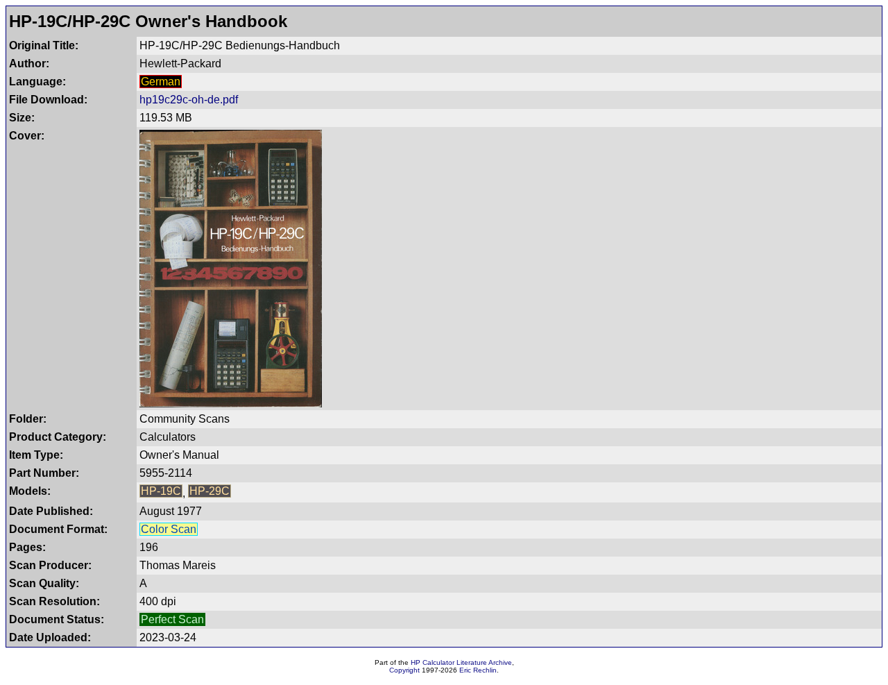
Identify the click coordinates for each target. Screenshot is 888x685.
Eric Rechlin (478, 670)
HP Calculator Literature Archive (461, 662)
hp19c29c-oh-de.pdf (188, 99)
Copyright (404, 670)
